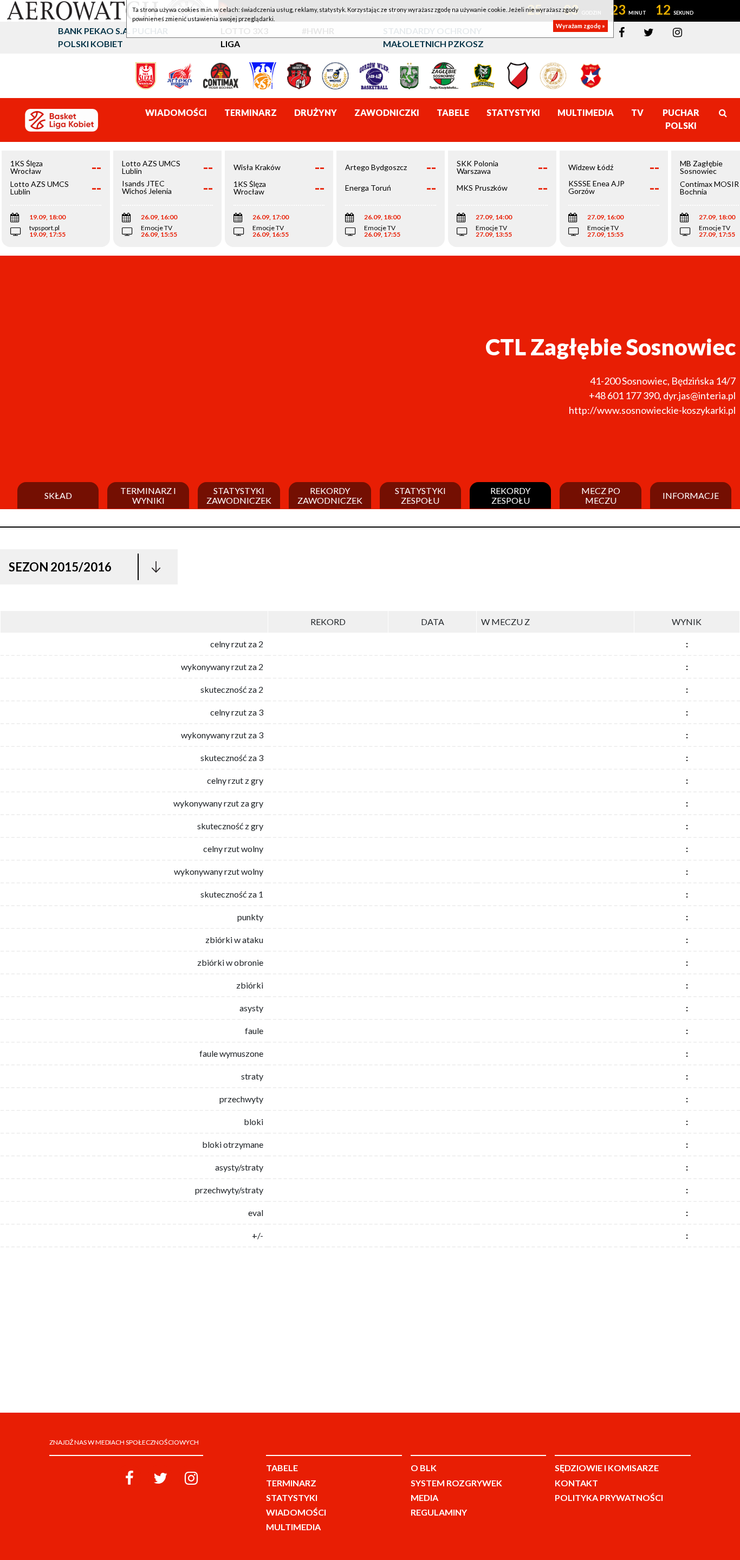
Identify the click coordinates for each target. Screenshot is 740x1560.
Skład (58, 495)
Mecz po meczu (600, 495)
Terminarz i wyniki (148, 495)
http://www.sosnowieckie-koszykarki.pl (652, 410)
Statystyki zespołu (420, 495)
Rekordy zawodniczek (329, 495)
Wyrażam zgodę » (580, 25)
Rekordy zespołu (510, 495)
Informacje (691, 495)
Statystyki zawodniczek (238, 495)
